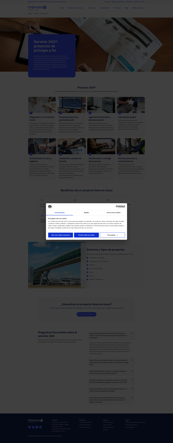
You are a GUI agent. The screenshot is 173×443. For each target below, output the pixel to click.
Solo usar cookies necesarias (60, 235)
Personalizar (111, 235)
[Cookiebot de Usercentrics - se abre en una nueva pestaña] (117, 206)
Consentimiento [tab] (59, 212)
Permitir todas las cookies (86, 235)
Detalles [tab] (86, 212)
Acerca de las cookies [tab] (113, 212)
